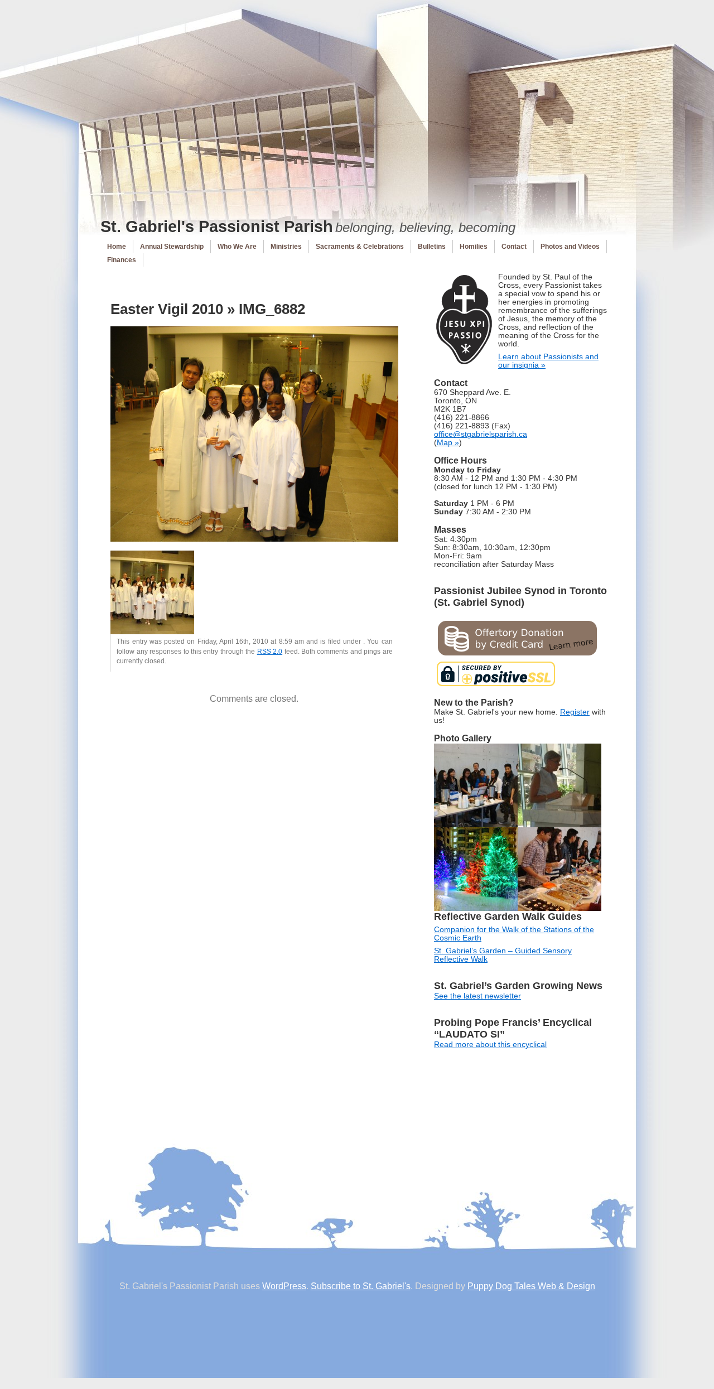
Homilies (474, 246)
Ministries (286, 246)
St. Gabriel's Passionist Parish (216, 226)
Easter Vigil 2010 (166, 309)
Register (575, 712)
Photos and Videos (570, 246)
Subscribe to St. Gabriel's (361, 1286)
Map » (448, 442)
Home (116, 246)
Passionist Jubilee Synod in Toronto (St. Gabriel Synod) (520, 596)
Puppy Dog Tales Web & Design (531, 1286)
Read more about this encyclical (490, 1044)
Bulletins (432, 246)
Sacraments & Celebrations (360, 246)
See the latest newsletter (477, 996)
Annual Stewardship (172, 246)
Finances (121, 260)
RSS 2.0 (269, 651)
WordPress (284, 1286)
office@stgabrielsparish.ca (480, 434)
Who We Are (237, 246)
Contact (514, 246)
